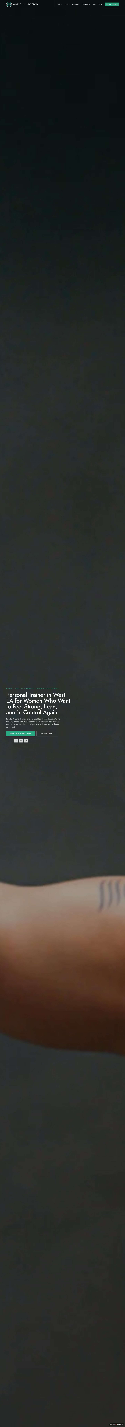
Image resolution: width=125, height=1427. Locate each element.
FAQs (94, 4)
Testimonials (75, 4)
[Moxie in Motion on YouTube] (21, 740)
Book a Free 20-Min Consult (20, 733)
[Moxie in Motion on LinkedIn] (26, 740)
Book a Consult (112, 4)
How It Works (86, 4)
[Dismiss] (122, 1424)
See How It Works (46, 733)
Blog (100, 4)
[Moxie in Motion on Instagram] (16, 740)
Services (59, 4)
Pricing (67, 4)
